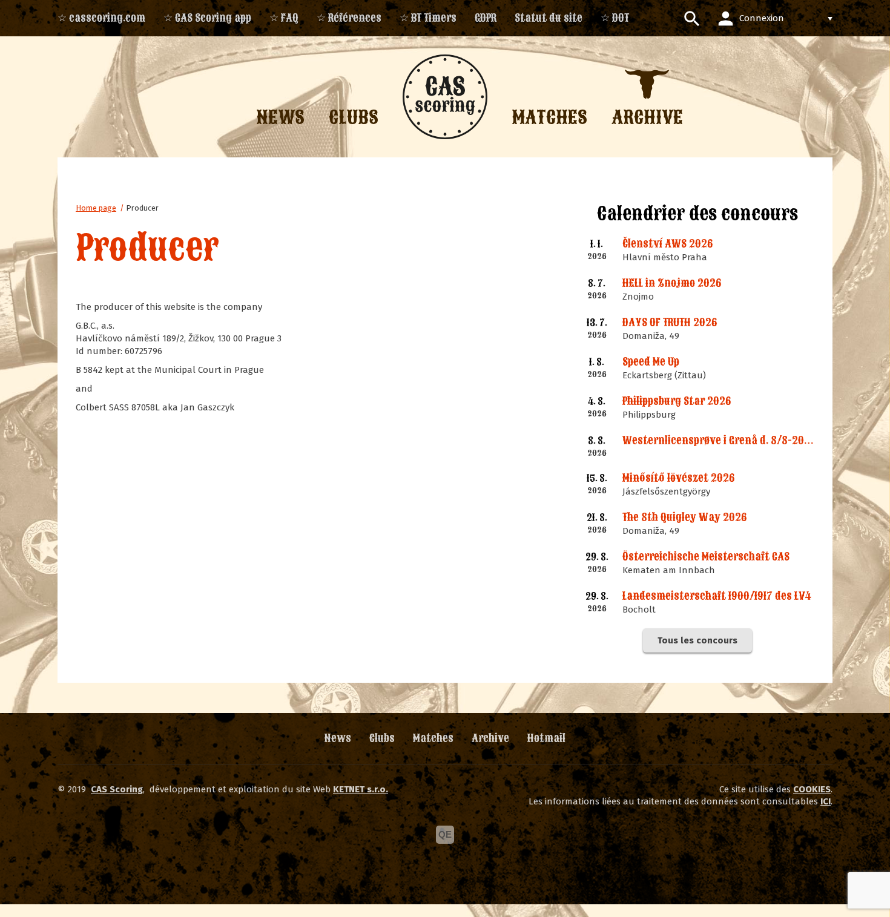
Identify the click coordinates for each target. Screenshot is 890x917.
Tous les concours (697, 640)
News (338, 738)
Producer (142, 207)
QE (445, 834)
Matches (433, 738)
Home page (96, 207)
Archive (490, 738)
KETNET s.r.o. (360, 789)
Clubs (382, 738)
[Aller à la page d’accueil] (445, 96)
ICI (825, 801)
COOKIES (812, 789)
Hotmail (546, 738)
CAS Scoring (117, 789)
